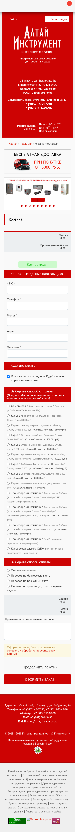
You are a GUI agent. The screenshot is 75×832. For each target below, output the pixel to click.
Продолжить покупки (40, 667)
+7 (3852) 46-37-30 (37, 104)
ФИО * (11, 283)
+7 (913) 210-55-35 (45, 88)
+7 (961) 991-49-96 (37, 108)
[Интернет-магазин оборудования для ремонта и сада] (37, 39)
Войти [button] (13, 19)
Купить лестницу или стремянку (27, 803)
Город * (12, 315)
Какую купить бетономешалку (50, 799)
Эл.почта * (14, 347)
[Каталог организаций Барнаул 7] (17, 819)
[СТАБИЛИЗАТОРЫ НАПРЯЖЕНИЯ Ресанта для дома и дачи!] (37, 187)
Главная (12, 143)
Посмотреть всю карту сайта (43, 811)
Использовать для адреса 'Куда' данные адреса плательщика (37, 378)
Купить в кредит (37, 264)
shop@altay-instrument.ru (42, 84)
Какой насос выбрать (21, 771)
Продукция (26, 143)
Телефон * (14, 299)
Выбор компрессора (41, 795)
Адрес (11, 331)
